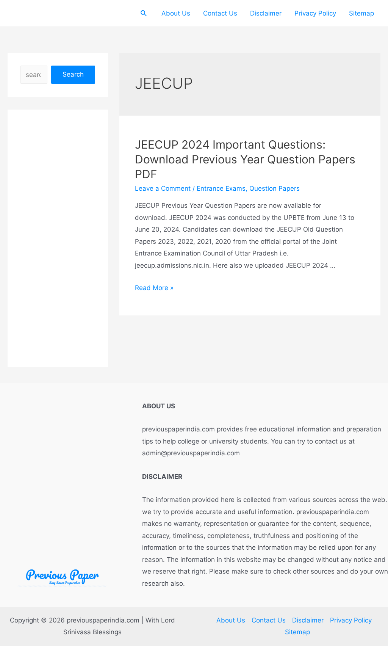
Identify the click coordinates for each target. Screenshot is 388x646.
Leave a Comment (163, 188)
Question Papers (274, 188)
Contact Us (220, 13)
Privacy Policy (315, 13)
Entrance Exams (221, 188)
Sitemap (361, 13)
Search (73, 74)
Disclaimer (266, 13)
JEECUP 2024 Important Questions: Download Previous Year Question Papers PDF (245, 159)
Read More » (154, 288)
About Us (175, 13)
